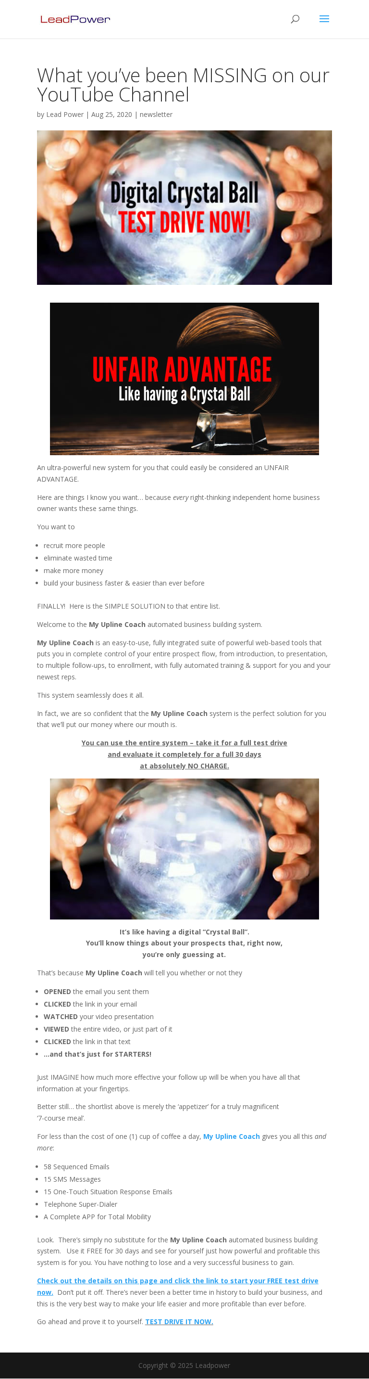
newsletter (156, 114)
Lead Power (65, 114)
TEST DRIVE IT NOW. (179, 1321)
